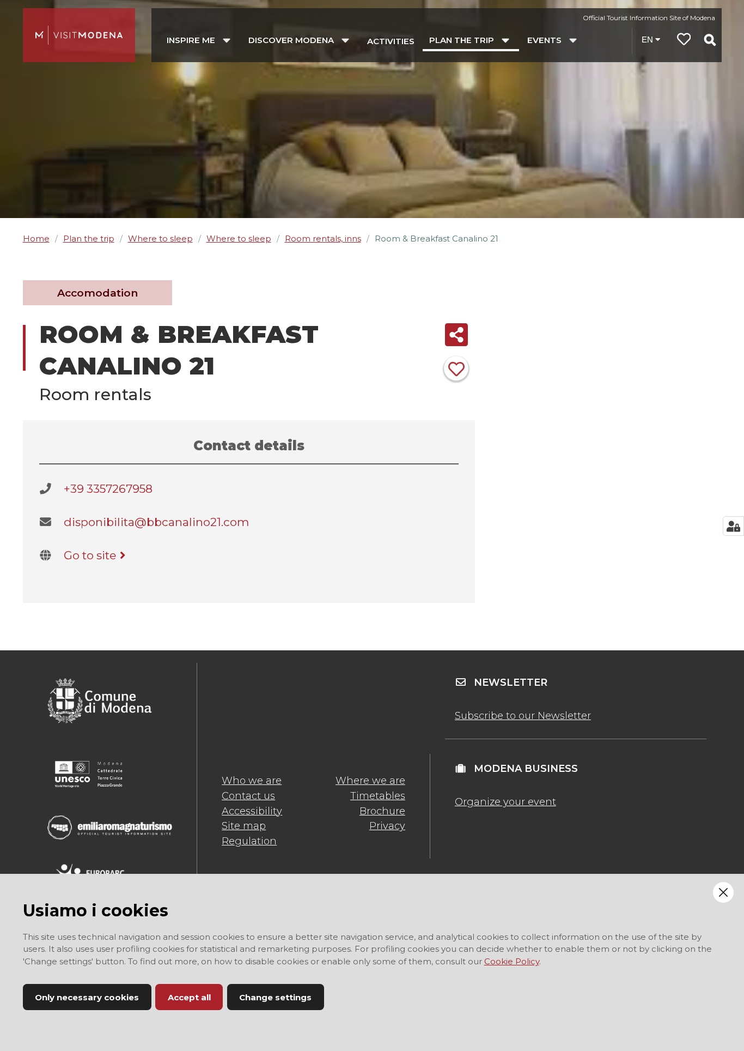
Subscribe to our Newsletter (523, 716)
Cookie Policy (511, 961)
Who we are (252, 781)
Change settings (275, 997)
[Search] (710, 39)
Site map (244, 826)
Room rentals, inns (323, 238)
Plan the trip (88, 238)
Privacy (387, 826)
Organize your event (505, 802)
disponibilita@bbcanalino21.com (156, 522)
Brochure (382, 811)
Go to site (90, 555)
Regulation (249, 841)
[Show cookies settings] (733, 526)
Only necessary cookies (87, 997)
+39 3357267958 (108, 489)
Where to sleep (160, 238)
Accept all (189, 997)
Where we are (370, 781)
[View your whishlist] (684, 40)
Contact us (248, 796)
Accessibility (252, 811)
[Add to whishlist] (456, 368)
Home (36, 238)
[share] (456, 335)
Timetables (377, 796)
